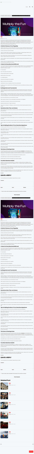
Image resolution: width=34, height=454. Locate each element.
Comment (2, 180)
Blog (1, 36)
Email (13, 187)
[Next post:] (32, 444)
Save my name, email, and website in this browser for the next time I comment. (14, 191)
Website (24, 187)
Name (2, 187)
